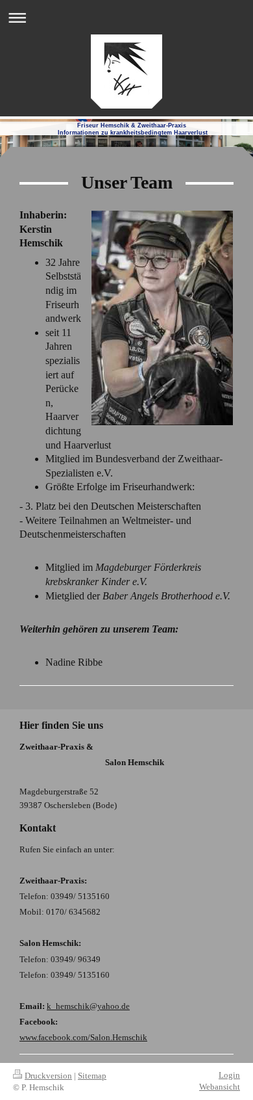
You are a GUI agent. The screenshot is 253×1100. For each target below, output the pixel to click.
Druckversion (48, 1075)
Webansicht (219, 1087)
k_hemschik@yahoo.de (88, 1006)
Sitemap (92, 1075)
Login (229, 1075)
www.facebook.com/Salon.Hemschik (83, 1037)
